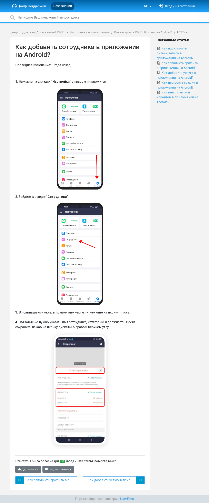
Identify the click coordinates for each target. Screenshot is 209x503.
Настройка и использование (90, 32)
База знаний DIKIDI (52, 32)
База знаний (62, 6)
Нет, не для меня (59, 469)
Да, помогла (29, 469)
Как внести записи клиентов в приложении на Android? (177, 97)
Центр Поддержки (32, 6)
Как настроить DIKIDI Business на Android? (143, 32)
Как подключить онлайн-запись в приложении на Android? (175, 53)
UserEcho (127, 499)
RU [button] (146, 6)
